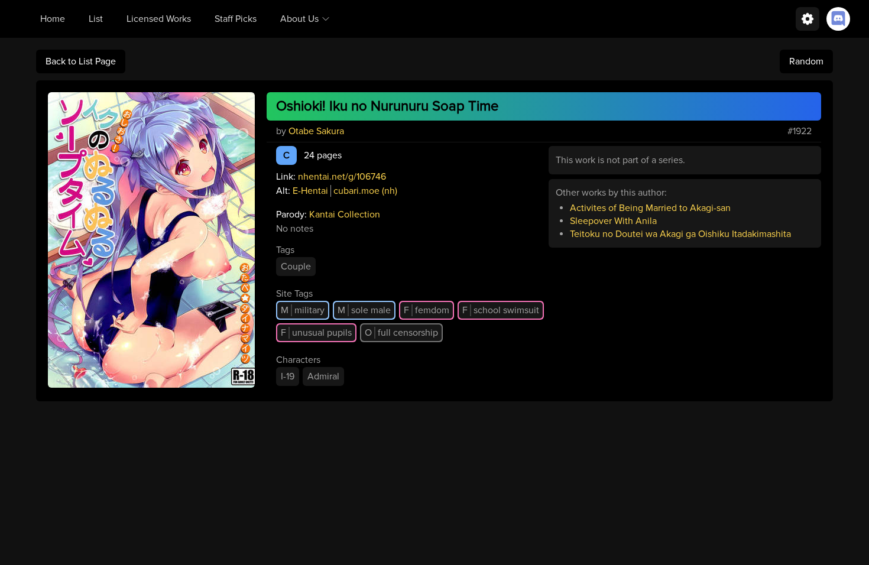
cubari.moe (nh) (365, 191)
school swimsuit (500, 310)
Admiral (323, 376)
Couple (296, 266)
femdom (426, 310)
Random (806, 61)
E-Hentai (310, 191)
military (303, 310)
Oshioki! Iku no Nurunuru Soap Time (387, 106)
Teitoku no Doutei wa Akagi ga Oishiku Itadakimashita (680, 234)
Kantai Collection (344, 214)
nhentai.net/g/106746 (342, 177)
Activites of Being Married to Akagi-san (650, 208)
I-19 (287, 376)
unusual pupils (316, 333)
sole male (364, 310)
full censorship (401, 333)
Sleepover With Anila (613, 221)
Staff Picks (236, 19)
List (96, 19)
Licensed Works (159, 19)
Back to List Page (81, 61)
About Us (299, 19)
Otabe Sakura (316, 131)
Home (52, 19)
